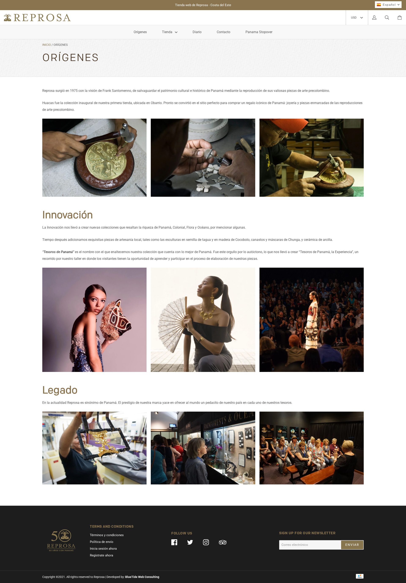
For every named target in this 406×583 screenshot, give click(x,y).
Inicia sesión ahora (103, 548)
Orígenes (140, 32)
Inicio (46, 44)
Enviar (352, 545)
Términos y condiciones (107, 535)
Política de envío (101, 542)
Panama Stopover (259, 32)
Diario (197, 32)
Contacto (223, 32)
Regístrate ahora (101, 555)
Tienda (167, 32)
